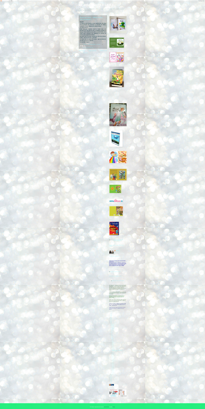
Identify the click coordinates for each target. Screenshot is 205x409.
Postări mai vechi (103, 50)
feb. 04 (113, 369)
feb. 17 (113, 354)
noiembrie (112, 325)
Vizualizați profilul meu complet (114, 256)
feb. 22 (113, 344)
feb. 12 (113, 360)
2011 (111, 377)
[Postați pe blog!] (81, 45)
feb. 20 (113, 347)
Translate (114, 245)
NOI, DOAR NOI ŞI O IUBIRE (96, 5)
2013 (111, 322)
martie (112, 337)
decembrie (113, 324)
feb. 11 (113, 361)
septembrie (113, 328)
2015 (111, 319)
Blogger (114, 406)
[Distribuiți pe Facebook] (83, 45)
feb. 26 (113, 341)
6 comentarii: (98, 44)
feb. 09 (113, 364)
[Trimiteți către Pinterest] (84, 45)
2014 (111, 321)
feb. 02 (113, 372)
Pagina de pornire (92, 50)
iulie (112, 331)
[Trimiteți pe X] (82, 45)
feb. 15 (113, 355)
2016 (111, 318)
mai (111, 334)
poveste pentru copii (90, 47)
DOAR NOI (117, 250)
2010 (111, 378)
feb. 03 (113, 370)
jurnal (85, 47)
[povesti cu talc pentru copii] (117, 280)
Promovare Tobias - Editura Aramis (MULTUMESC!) (91, 18)
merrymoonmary (106, 406)
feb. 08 (113, 366)
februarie (112, 338)
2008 (111, 381)
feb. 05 (113, 367)
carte (83, 47)
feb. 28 (113, 340)
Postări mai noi (82, 50)
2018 (111, 315)
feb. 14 (113, 357)
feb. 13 (113, 358)
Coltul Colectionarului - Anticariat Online (115, 276)
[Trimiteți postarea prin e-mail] (102, 44)
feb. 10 (113, 363)
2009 (111, 380)
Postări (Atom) (85, 52)
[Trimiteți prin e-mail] (80, 45)
